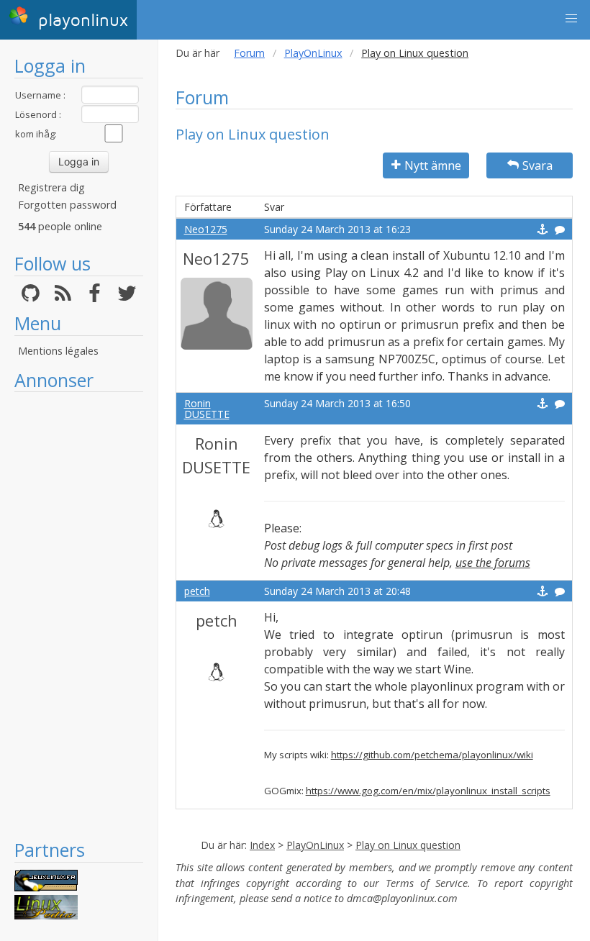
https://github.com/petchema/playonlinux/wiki (432, 754)
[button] (571, 18)
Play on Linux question (407, 845)
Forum (249, 53)
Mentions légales (58, 351)
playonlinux (80, 20)
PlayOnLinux (313, 53)
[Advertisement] (78, 615)
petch (197, 591)
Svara (537, 165)
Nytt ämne (432, 165)
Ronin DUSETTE (207, 408)
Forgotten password (67, 205)
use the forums (492, 562)
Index (262, 845)
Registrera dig (51, 187)
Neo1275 (205, 229)
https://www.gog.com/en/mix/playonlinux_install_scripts (428, 790)
